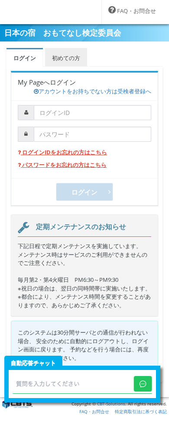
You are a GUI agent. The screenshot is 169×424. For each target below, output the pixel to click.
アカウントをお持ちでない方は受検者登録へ (95, 91)
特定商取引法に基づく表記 (141, 411)
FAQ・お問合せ (94, 411)
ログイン (24, 58)
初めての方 (66, 58)
